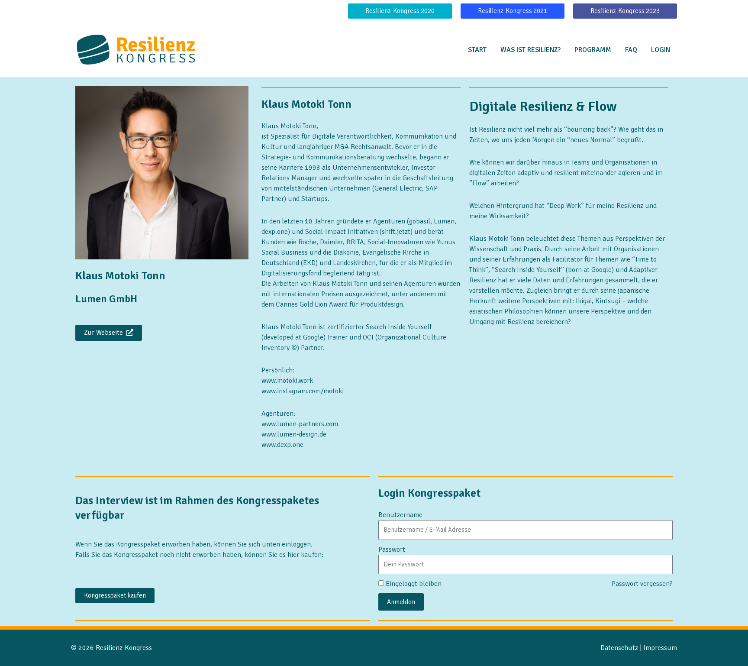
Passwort (391, 549)
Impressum (660, 647)
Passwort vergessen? (642, 583)
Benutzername (400, 515)
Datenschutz (619, 647)
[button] (400, 11)
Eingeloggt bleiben (414, 583)
